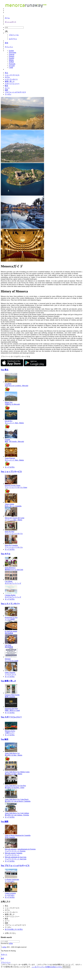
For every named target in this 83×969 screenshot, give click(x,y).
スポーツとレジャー (12, 83)
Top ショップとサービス (11, 471)
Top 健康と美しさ (8, 681)
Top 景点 (4, 370)
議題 (6, 90)
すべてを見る (10, 467)
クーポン (8, 94)
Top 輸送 (4, 739)
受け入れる (66, 967)
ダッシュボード (10, 22)
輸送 (6, 86)
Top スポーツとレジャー (11, 717)
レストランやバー (11, 79)
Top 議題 (4, 821)
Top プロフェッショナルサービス (15, 865)
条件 (2, 958)
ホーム (7, 18)
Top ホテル (5, 554)
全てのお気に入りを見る (14, 929)
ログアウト (13, 39)
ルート (7, 88)
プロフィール (14, 35)
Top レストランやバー (10, 603)
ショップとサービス (12, 75)
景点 (6, 73)
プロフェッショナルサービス (15, 92)
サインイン (9, 47)
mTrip (11, 943)
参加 (6, 43)
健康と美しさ (10, 81)
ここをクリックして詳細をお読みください (47, 967)
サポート (4, 954)
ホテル (7, 77)
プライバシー (6, 962)
